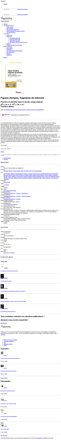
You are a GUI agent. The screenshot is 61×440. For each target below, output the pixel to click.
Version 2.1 (6, 252)
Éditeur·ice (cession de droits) (14, 45)
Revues (8, 53)
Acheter (2, 151)
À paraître (9, 49)
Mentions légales (8, 344)
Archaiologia (7, 182)
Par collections (10, 52)
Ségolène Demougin (45, 173)
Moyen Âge (13, 190)
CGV (5, 342)
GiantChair (39, 438)
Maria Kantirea (37, 176)
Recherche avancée (23, 9)
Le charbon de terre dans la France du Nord (9, 270)
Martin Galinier (33, 175)
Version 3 (12, 252)
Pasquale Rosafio (37, 178)
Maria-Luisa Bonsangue (17, 173)
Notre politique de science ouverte (16, 31)
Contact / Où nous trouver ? (11, 340)
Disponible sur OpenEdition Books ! (20, 115)
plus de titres (4, 378)
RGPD (5, 345)
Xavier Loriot (44, 176)
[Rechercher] (1, 12)
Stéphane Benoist (10, 109)
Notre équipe (10, 28)
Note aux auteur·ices (15, 39)
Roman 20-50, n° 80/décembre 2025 (8, 390)
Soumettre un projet (15, 41)
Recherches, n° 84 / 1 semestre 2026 (8, 403)
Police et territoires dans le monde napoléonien (10, 358)
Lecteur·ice (9, 35)
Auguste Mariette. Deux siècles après (8, 311)
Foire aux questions (9, 341)
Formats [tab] (6, 159)
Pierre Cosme (36, 173)
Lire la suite (4, 145)
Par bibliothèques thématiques (15, 50)
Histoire (18, 193)
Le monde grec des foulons (6, 281)
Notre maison (10, 27)
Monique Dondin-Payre (10, 175)
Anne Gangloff (40, 175)
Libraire (8, 43)
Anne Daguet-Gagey (20, 109)
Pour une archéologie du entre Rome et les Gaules (13, 291)
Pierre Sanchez (46, 178)
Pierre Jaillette (12, 176)
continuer (3, 334)
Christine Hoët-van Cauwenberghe (35, 109)
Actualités (9, 55)
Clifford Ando (7, 173)
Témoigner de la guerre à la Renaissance (9, 416)
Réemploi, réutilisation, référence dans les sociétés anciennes (13, 301)
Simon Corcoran (28, 173)
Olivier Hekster (49, 175)
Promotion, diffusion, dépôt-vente (18, 42)
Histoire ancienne (26, 196)
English (5, 4)
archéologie (7, 190)
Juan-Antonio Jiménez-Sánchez (24, 176)
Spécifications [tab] (7, 158)
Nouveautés (10, 48)
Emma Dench (54, 173)
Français (3, 1)
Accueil (5, 24)
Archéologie (25, 193)
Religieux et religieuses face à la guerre (9, 371)
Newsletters (4, 323)
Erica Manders (52, 176)
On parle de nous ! (11, 32)
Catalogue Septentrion (9, 193)
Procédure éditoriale (15, 38)
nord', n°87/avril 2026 (5, 429)
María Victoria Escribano (22, 175)
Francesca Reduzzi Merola (25, 178)
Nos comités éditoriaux (13, 29)
